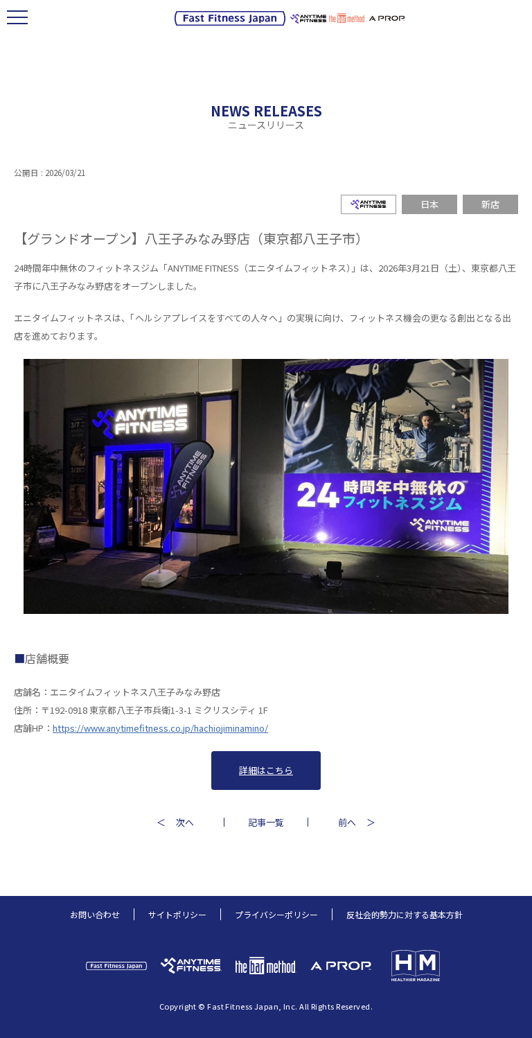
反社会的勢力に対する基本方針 (404, 914)
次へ (185, 822)
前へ (347, 822)
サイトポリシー (177, 914)
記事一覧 (266, 822)
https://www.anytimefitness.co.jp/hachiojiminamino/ (160, 727)
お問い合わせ (95, 914)
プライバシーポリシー (276, 914)
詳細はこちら (266, 770)
